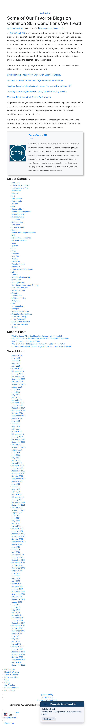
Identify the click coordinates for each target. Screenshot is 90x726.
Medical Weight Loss (20, 311)
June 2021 (16, 518)
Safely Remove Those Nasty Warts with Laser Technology (34, 75)
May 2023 (16, 458)
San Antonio (17, 295)
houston (15, 193)
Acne (14, 243)
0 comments (59, 28)
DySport (15, 204)
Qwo (13, 303)
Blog (13, 235)
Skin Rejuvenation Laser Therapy (25, 285)
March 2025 (17, 400)
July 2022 (16, 484)
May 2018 (16, 610)
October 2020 (17, 539)
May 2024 (16, 426)
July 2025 (16, 389)
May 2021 (16, 521)
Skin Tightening (18, 282)
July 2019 (16, 573)
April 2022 (16, 492)
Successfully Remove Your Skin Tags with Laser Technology (35, 80)
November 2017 (18, 625)
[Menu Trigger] (82, 3)
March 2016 (16, 662)
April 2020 (16, 552)
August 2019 (17, 570)
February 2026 (18, 371)
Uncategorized (45, 28)
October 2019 (17, 565)
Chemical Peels (18, 227)
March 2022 (17, 494)
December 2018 (18, 591)
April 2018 (16, 612)
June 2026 (16, 361)
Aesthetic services (19, 240)
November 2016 (18, 654)
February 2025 (18, 403)
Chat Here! (47, 719)
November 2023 (18, 442)
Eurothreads (17, 201)
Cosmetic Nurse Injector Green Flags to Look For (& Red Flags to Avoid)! (42, 346)
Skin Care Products (20, 288)
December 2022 (18, 471)
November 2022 (18, 473)
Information (16, 191)
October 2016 (17, 657)
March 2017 (16, 644)
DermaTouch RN (17, 33)
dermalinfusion (18, 217)
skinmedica (16, 280)
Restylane (16, 301)
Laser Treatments (19, 319)
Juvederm (16, 219)
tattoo (14, 272)
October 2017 (17, 628)
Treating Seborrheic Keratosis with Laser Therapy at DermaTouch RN (39, 86)
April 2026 (16, 366)
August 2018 (17, 602)
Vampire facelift (18, 264)
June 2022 (16, 486)
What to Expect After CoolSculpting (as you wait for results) (37, 336)
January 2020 (17, 557)
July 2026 (16, 358)
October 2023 (17, 444)
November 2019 (18, 563)
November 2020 (18, 536)
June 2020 (16, 549)
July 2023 (16, 452)
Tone (14, 251)
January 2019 (17, 589)
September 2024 (19, 416)
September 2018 (18, 599)
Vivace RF (16, 261)
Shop (6, 680)
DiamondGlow (17, 209)
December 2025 (18, 376)
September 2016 (18, 660)
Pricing (7, 682)
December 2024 (18, 408)
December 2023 (18, 439)
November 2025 (18, 379)
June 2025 (16, 392)
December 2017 (18, 623)
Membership (9, 690)
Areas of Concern (11, 674)
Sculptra (15, 293)
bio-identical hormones (21, 238)
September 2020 (19, 542)
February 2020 (18, 555)
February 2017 (17, 646)
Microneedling (17, 306)
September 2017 (18, 631)
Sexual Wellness (18, 290)
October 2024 (17, 413)
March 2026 (17, 368)
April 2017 (16, 641)
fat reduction (17, 198)
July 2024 (16, 421)
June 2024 (16, 424)
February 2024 (18, 434)
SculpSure (16, 256)
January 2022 (17, 500)
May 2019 (16, 578)
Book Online (45, 13)
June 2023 (16, 455)
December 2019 (18, 560)
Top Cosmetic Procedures (22, 269)
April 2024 (16, 429)
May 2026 (16, 363)
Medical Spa (9, 669)
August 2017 (17, 633)
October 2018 (17, 597)
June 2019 (16, 576)
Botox (14, 230)
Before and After (11, 677)
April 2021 (16, 523)
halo (13, 196)
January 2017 (17, 649)
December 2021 (18, 502)
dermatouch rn (18, 214)
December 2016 (18, 652)
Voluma (15, 259)
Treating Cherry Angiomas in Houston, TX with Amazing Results (37, 91)
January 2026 (17, 374)
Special (15, 274)
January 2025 (17, 405)
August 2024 (17, 418)
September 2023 (19, 447)
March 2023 (17, 463)
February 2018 (17, 618)
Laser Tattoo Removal (21, 322)
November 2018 (18, 594)
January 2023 (17, 468)
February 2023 (18, 465)
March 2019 (16, 584)
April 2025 (16, 397)
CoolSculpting (17, 222)
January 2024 (17, 437)
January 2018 (17, 620)
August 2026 (17, 355)
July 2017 (15, 636)
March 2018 (16, 615)
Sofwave (15, 253)
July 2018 (16, 604)
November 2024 (18, 410)
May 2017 (16, 639)
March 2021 (16, 526)
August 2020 (17, 544)
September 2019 (18, 568)
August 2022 (17, 481)
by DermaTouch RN (15, 28)
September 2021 (18, 510)
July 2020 (16, 547)
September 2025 (19, 384)
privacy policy (47, 695)
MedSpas (15, 309)
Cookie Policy (47, 697)
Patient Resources (11, 688)
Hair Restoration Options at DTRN (26, 341)
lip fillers (15, 246)
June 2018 (16, 607)
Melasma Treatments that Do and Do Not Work (29, 97)
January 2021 (17, 531)
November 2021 (18, 505)
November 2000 (18, 665)
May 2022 (16, 489)
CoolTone (16, 183)
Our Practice (9, 685)
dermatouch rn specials (21, 211)
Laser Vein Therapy (19, 316)
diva (13, 206)
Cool (13, 248)
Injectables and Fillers (20, 185)
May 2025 (16, 395)
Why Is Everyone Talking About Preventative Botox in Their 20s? (38, 344)
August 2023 (17, 450)
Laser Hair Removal (20, 324)
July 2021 (16, 515)
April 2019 (16, 581)
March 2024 (17, 431)
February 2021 (17, 528)
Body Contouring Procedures (24, 232)
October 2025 (17, 382)
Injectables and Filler (20, 188)
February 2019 (17, 586)
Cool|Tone (16, 225)
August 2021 (17, 513)
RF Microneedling (19, 298)
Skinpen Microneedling (21, 277)
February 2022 (18, 497)
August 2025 (17, 387)
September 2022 (19, 479)
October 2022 (17, 476)
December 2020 (18, 534)
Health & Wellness (11, 672)
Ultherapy (16, 267)
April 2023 (16, 460)
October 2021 (17, 507)
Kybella (14, 327)
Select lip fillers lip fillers (22, 314)
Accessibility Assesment (47, 700)
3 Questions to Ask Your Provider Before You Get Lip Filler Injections (40, 338)
